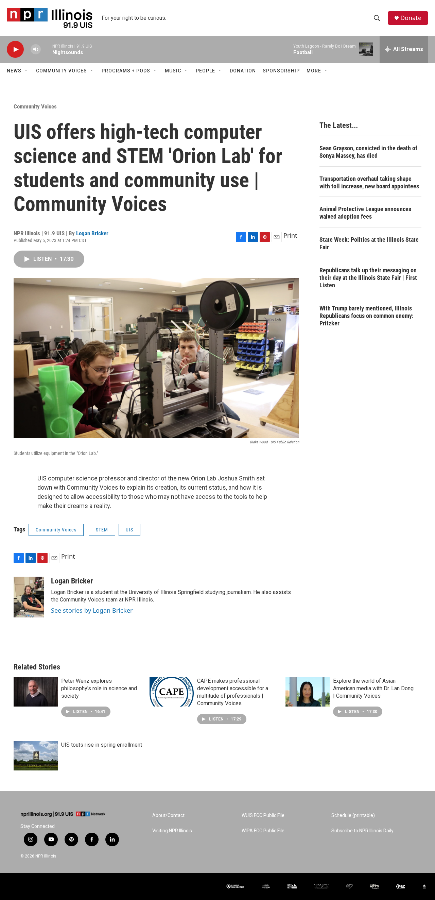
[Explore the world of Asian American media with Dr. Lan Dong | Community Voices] (307, 692)
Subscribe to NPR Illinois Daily (362, 830)
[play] (15, 49)
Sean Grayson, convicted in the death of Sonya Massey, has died (368, 152)
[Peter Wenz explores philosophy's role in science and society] (36, 692)
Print (290, 235)
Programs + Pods (126, 70)
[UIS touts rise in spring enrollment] (36, 755)
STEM (102, 529)
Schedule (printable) (353, 815)
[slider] (47, 49)
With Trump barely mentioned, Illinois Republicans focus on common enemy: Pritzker (366, 316)
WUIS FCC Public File (263, 815)
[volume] (35, 49)
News (14, 70)
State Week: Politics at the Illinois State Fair (369, 243)
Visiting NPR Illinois (172, 830)
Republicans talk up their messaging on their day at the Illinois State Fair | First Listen (368, 278)
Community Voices (61, 70)
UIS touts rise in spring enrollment (101, 745)
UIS (129, 529)
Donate (410, 17)
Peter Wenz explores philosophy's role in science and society (99, 688)
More (314, 70)
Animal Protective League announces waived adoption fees (365, 212)
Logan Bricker (92, 233)
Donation (243, 70)
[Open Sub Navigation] (26, 70)
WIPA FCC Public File (263, 830)
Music (173, 70)
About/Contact (168, 815)
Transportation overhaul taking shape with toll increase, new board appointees (369, 182)
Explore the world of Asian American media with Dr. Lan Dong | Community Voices (373, 688)
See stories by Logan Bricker (92, 610)
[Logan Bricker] (29, 597)
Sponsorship (281, 70)
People (205, 70)
